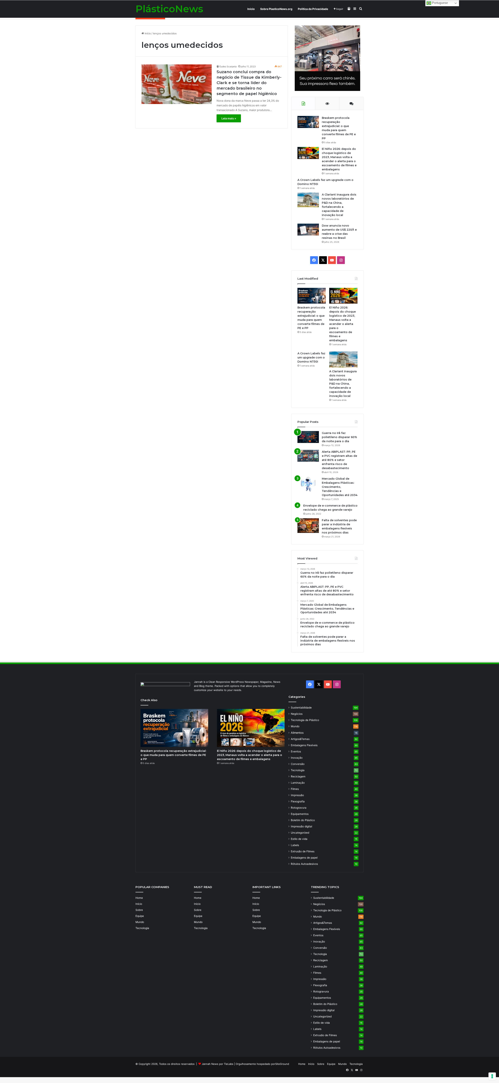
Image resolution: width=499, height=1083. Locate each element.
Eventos (296, 751)
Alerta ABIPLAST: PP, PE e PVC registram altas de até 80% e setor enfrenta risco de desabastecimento (339, 460)
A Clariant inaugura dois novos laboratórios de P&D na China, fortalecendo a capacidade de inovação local (343, 384)
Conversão (297, 764)
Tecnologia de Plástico (305, 720)
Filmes (295, 788)
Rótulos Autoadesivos (304, 863)
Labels (295, 845)
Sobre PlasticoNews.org (276, 9)
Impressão (297, 795)
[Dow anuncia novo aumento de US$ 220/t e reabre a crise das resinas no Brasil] (308, 230)
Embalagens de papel (304, 857)
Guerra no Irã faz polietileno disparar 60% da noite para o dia (339, 437)
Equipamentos (300, 813)
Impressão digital (301, 826)
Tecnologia (297, 770)
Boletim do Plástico (303, 820)
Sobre (139, 909)
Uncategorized (300, 832)
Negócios (297, 713)
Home (139, 897)
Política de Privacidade (313, 9)
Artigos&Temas (300, 739)
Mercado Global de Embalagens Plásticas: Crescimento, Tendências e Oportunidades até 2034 (339, 487)
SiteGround (282, 1063)
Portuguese (439, 2)
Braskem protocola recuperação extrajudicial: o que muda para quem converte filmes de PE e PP (173, 755)
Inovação (297, 757)
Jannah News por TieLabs (217, 1063)
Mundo (295, 726)
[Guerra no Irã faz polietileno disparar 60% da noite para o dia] (308, 437)
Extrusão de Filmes (302, 851)
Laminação (298, 782)
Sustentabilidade (301, 707)
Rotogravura (298, 807)
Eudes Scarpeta (228, 66)
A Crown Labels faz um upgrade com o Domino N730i (311, 357)
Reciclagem (298, 776)
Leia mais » (228, 118)
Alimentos (297, 732)
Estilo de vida (299, 838)
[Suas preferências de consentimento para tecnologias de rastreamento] (492, 1076)
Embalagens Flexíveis (304, 745)
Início (251, 9)
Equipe (139, 916)
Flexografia (298, 801)
